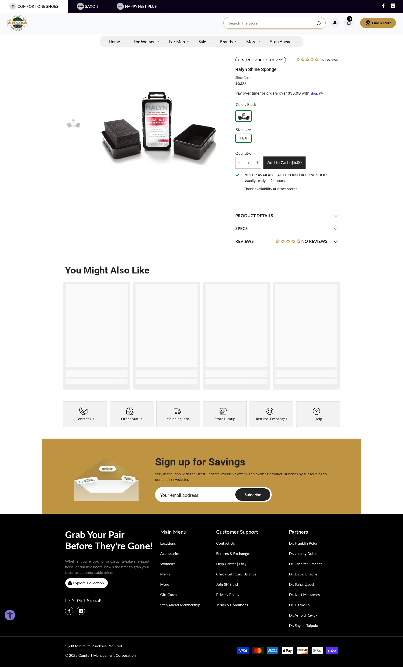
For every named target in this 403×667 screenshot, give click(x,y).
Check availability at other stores (270, 188)
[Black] (243, 116)
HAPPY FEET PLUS (141, 6)
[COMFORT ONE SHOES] (22, 23)
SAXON (91, 6)
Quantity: (243, 153)
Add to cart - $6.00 (285, 162)
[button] (308, 59)
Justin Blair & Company (260, 60)
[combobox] (269, 23)
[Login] (335, 23)
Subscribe (253, 494)
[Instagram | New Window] (393, 6)
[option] (155, 123)
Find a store (382, 23)
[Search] (274, 23)
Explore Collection (88, 583)
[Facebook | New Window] (383, 6)
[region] (286, 182)
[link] (97, 373)
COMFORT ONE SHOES (37, 6)
